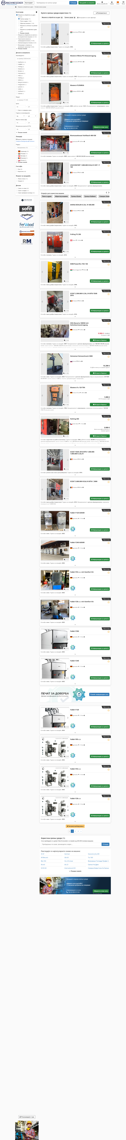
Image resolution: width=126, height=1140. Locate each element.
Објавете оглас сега (101, 127)
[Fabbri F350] (55, 639)
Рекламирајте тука (27, 1117)
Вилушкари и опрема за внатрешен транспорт (26, 46)
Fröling (21, 66)
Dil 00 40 (43, 868)
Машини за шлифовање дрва (28, 30)
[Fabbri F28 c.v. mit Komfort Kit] (55, 609)
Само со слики (23, 188)
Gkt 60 (66, 857)
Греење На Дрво (93, 865)
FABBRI (21, 64)
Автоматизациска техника (27, 43)
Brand (43, 865)
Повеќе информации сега (99, 694)
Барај (74, 3)
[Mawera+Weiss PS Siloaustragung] (55, 63)
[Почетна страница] (15, 7)
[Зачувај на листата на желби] (108, 27)
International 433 (70, 868)
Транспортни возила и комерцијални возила (26, 40)
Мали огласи (23, 179)
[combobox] (26, 147)
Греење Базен (76, 196)
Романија (23, 158)
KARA (20, 89)
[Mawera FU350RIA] (55, 93)
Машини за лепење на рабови (28, 26)
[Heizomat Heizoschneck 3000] (55, 364)
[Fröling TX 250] (55, 242)
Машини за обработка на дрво (26, 16)
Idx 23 (66, 865)
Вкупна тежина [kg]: (21, 119)
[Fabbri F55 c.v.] (55, 776)
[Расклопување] (75, 49)
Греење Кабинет (90, 196)
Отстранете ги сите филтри (87, 17)
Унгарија (24, 153)
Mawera (21, 69)
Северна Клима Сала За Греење (98, 868)
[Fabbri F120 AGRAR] (55, 520)
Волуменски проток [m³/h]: (23, 126)
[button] (123, 2)
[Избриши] (61, 18)
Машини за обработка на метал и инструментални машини (27, 36)
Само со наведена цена (24, 110)
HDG (20, 75)
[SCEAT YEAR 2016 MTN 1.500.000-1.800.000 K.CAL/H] (55, 459)
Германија (24, 151)
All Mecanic (44, 857)
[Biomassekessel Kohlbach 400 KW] (55, 143)
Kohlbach (21, 91)
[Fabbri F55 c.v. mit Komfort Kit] (55, 580)
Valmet (21, 93)
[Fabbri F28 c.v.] (55, 806)
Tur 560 (90, 857)
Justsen (21, 87)
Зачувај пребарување (76, 826)
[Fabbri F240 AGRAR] (55, 550)
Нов (20, 169)
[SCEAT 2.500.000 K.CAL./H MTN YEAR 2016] (55, 301)
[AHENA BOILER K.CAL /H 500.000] (55, 212)
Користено (22, 171)
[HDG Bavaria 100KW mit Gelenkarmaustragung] (55, 331)
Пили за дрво (25, 21)
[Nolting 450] (55, 426)
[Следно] (67, 34)
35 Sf (42, 854)
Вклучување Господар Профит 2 (98, 861)
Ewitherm (22, 62)
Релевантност (102, 13)
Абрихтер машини (27, 23)
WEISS (20, 80)
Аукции (21, 181)
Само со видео (23, 190)
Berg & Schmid (23, 82)
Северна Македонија (25, 141)
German (67, 854)
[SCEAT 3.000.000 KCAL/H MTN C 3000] (55, 489)
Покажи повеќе (75, 871)
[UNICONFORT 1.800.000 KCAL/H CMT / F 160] (55, 173)
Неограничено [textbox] (22, 147)
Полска (23, 160)
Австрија (23, 156)
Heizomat (21, 73)
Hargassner (22, 84)
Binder (21, 71)
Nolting (21, 78)
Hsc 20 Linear (68, 861)
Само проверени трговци (26, 193)
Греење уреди (25, 19)
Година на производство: (23, 113)
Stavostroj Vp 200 (93, 854)
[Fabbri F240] (55, 668)
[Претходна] (42, 34)
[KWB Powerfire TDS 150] (55, 271)
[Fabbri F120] (55, 717)
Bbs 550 (43, 861)
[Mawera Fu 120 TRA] (55, 395)
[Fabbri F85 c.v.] (55, 747)
